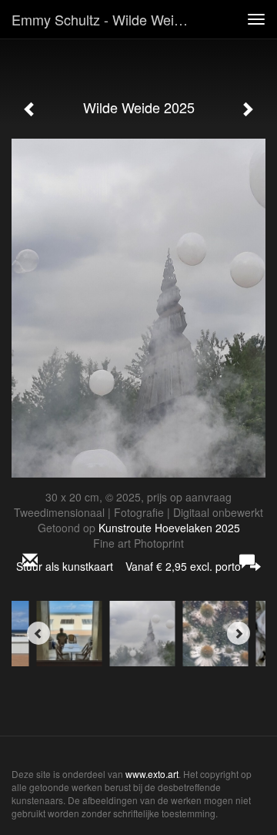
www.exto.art (152, 773)
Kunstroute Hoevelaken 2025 (169, 527)
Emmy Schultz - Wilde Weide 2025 (106, 19)
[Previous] (38, 633)
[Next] (238, 633)
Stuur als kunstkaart (128, 566)
